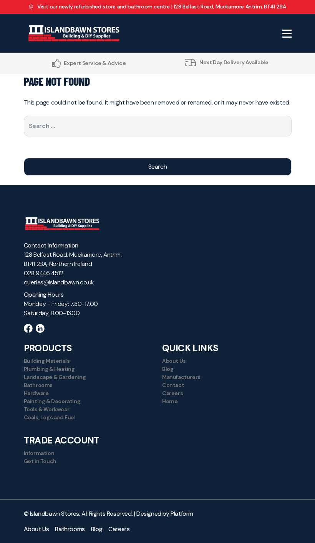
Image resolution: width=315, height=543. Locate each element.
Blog (167, 368)
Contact (173, 385)
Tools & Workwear (47, 409)
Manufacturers (181, 377)
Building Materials (47, 360)
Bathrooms (38, 385)
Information (39, 453)
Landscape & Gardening (55, 377)
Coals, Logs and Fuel (50, 417)
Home (169, 401)
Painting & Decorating (52, 401)
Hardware (36, 393)
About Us (174, 360)
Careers (172, 393)
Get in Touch (40, 461)
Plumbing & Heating (49, 368)
